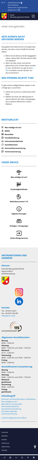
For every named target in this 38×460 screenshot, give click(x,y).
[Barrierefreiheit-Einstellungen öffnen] (35, 447)
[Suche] (4, 457)
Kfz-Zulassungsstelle (9, 411)
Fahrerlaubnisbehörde (10, 406)
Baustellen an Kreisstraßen (12, 404)
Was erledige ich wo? (9, 401)
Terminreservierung (9, 414)
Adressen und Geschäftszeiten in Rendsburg (18, 399)
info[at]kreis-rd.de (8, 316)
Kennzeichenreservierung (11, 409)
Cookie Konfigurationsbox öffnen (14, 418)
